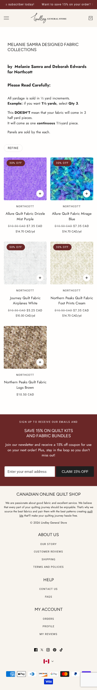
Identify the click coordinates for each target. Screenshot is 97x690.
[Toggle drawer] (6, 18)
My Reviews (48, 634)
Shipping (49, 559)
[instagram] (48, 649)
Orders (48, 618)
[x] (42, 650)
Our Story (48, 544)
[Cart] (90, 18)
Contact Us (48, 589)
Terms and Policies (48, 566)
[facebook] (35, 649)
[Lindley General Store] (48, 18)
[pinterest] (54, 649)
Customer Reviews (48, 551)
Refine (13, 148)
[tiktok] (61, 649)
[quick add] (40, 193)
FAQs (48, 596)
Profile (48, 626)
